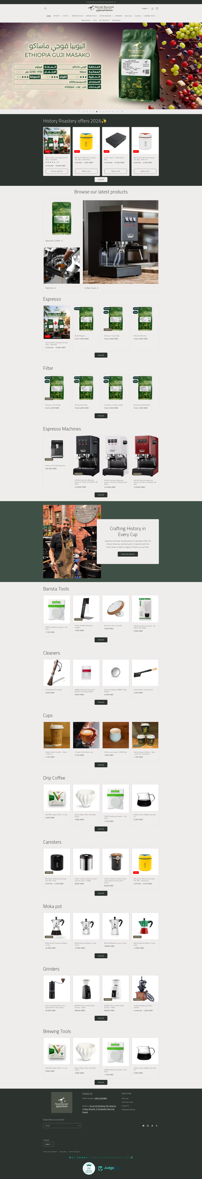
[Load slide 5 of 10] (96, 111)
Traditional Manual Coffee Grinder (143, 1006)
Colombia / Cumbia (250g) (113, 405)
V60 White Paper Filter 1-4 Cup (56, 815)
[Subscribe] (78, 1125)
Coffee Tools (90, 288)
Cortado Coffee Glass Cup (84, 752)
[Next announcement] (158, 2)
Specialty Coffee (52, 240)
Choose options (57, 171)
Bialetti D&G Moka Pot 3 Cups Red (101, 65)
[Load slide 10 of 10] (112, 111)
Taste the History (128, 554)
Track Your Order (127, 1102)
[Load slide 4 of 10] (93, 111)
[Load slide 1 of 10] (84, 111)
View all (101, 179)
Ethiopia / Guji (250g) (111, 336)
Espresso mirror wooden (113, 626)
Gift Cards (125, 1098)
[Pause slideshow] (123, 111)
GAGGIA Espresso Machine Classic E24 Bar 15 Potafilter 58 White (115, 482)
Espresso (49, 288)
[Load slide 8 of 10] (106, 111)
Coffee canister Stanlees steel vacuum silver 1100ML (86, 880)
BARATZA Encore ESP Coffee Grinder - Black (85, 1006)
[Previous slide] (79, 111)
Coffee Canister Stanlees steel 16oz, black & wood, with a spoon (115, 881)
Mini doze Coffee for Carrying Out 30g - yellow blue (85, 159)
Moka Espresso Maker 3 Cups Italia (144, 944)
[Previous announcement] (44, 2)
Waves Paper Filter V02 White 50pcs (85, 815)
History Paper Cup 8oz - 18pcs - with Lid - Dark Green (145, 753)
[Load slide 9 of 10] (109, 111)
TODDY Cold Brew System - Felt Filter (56, 628)
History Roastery (52, 1152)
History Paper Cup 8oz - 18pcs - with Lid (56, 753)
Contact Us (87, 1093)
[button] (45, 8)
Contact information (74, 1152)
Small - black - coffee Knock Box (114, 159)
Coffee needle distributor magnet (84, 626)
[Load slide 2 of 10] (87, 111)
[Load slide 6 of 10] (100, 111)
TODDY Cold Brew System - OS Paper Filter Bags (144, 627)
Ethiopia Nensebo (140, 336)
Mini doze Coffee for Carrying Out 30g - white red (144, 159)
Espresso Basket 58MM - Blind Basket (115, 691)
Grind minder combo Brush (143, 690)
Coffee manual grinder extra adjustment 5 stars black (55, 1006)
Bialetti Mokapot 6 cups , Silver (115, 943)
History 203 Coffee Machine (55, 466)
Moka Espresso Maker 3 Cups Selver (85, 944)
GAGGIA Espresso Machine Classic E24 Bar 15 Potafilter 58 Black (86, 482)
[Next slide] (117, 111)
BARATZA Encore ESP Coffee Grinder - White (114, 1006)
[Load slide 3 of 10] (90, 111)
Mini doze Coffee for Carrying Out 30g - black (55, 880)
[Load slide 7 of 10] (103, 111)
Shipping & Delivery (128, 1109)
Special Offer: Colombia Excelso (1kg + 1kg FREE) (56, 159)
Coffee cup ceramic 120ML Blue (115, 752)
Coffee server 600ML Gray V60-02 (145, 815)
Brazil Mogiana (80, 336)
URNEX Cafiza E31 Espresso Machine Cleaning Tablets (85, 691)
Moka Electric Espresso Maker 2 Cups (56, 944)
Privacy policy (63, 1152)
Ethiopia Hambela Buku (142, 405)
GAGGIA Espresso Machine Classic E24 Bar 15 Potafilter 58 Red (145, 482)
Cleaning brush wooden (53, 690)
